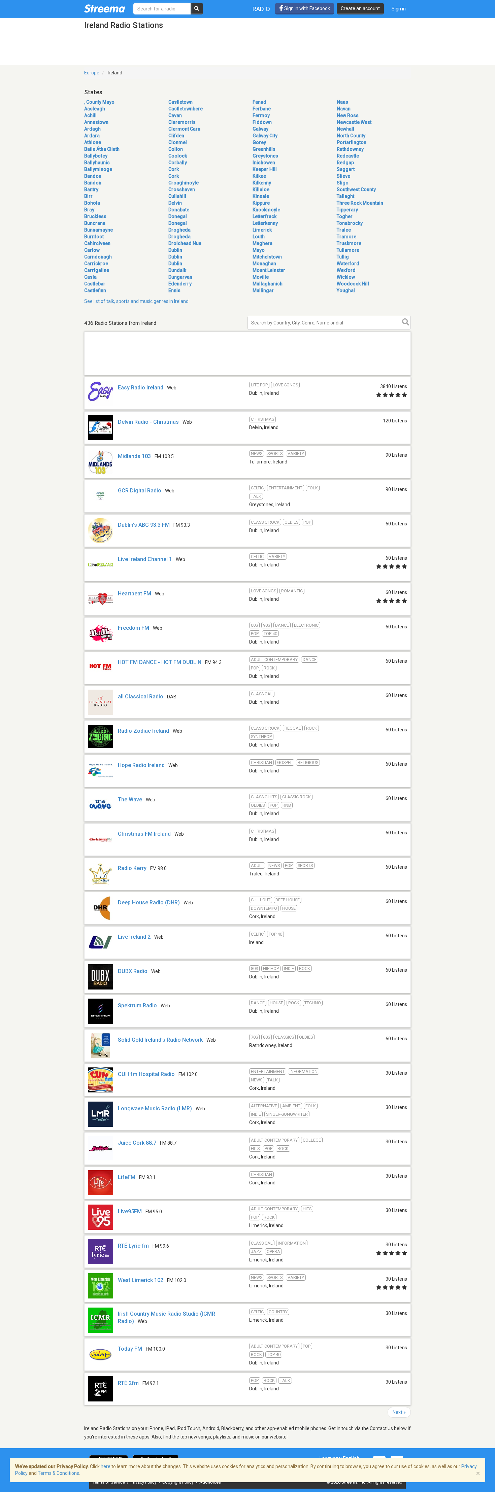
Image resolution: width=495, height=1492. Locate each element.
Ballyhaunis (97, 162)
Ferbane (262, 108)
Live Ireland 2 (134, 937)
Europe (91, 72)
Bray (89, 209)
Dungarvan (180, 277)
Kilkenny (262, 182)
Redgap (345, 162)
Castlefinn (95, 290)
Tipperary (347, 209)
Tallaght (345, 196)
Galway (260, 129)
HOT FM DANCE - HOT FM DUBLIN (159, 662)
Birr (88, 196)
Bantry (91, 189)
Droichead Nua (184, 243)
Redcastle (348, 156)
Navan (344, 108)
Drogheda (179, 230)
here (105, 1466)
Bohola (92, 203)
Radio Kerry (132, 868)
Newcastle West (354, 122)
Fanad (259, 102)
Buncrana (94, 223)
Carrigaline (96, 270)
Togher (345, 216)
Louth (259, 236)
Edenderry (180, 283)
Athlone (92, 142)
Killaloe (261, 189)
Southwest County (356, 189)
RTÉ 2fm (128, 1383)
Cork (173, 169)
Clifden (176, 135)
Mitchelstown (267, 256)
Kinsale (261, 196)
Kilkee (259, 176)
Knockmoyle (266, 209)
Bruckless (95, 216)
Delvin (175, 203)
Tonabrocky (350, 223)
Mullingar (263, 290)
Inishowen (264, 162)
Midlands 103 (134, 456)
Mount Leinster (269, 270)
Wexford (346, 270)
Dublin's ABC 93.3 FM (144, 525)
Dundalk (177, 270)
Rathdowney (350, 149)
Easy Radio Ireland (140, 387)
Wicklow (346, 277)
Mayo (259, 250)
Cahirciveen (97, 243)
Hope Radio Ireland (141, 765)
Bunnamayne (98, 230)
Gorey (259, 142)
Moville (261, 277)
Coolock (177, 156)
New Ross (348, 115)
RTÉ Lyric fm (133, 1246)
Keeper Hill (265, 169)
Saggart (346, 169)
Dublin (175, 250)
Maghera (262, 243)
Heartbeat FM (134, 593)
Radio (261, 8)
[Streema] (104, 8)
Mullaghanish (268, 283)
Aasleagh (94, 108)
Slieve (343, 176)
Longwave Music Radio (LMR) (155, 1108)
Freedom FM (133, 628)
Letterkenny (265, 223)
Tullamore (348, 250)
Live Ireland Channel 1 (145, 559)
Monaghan (264, 263)
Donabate (178, 209)
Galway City (265, 135)
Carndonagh (98, 256)
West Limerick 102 (140, 1280)
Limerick (262, 230)
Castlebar (94, 283)
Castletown (180, 102)
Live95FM (130, 1211)
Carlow (92, 250)
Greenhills (264, 149)
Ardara (92, 135)
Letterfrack (264, 216)
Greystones (265, 156)
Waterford (348, 263)
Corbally (177, 162)
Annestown (96, 122)
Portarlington (351, 142)
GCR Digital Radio (139, 490)
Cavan (175, 115)
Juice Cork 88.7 (137, 1143)
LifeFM (126, 1177)
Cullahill (177, 196)
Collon (175, 149)
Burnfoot (94, 236)
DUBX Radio (132, 971)
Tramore (346, 236)
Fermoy (261, 115)
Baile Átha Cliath (102, 149)
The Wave (130, 799)
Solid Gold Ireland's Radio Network (160, 1040)
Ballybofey (95, 156)
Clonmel (177, 142)
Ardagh (92, 129)
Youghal (346, 290)
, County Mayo (99, 102)
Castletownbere (185, 108)
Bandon (92, 176)
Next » (399, 1412)
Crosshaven (181, 189)
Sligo (343, 182)
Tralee (344, 230)
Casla (90, 277)
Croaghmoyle (183, 182)
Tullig (343, 256)
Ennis (174, 290)
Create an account (360, 8)
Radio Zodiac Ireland (143, 731)
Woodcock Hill (353, 283)
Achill (90, 115)
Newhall (345, 129)
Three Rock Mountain (360, 203)
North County (351, 135)
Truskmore (349, 243)
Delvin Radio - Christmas (148, 422)
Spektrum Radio (137, 1005)
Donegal (177, 216)
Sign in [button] (399, 8)
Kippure (261, 203)
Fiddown (262, 122)
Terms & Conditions (58, 1473)
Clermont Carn (184, 129)
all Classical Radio (140, 696)
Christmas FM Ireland (144, 834)
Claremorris (182, 122)
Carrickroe (96, 263)
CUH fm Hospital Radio (146, 1074)
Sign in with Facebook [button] (306, 8)
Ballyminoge (98, 169)
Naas (342, 102)
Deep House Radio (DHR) (149, 902)
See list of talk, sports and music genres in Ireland (136, 301)
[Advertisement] (247, 374)
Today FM (130, 1349)
